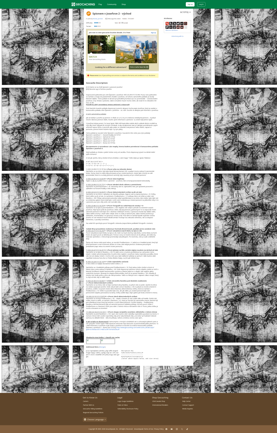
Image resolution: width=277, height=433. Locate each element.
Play (100, 4)
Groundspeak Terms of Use (143, 429)
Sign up (190, 4)
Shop (124, 4)
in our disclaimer (150, 75)
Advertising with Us (178, 36)
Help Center (186, 401)
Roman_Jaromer (98, 19)
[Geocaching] (83, 4)
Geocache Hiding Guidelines (92, 409)
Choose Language (95, 419)
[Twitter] (182, 429)
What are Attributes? (172, 30)
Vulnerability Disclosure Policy (128, 409)
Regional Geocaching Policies (93, 412)
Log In (201, 4)
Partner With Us (88, 405)
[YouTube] (171, 429)
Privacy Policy (159, 429)
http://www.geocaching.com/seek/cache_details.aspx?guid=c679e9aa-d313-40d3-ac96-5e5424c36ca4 (120, 328)
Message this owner (114, 19)
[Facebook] (166, 429)
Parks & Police (123, 405)
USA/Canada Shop (158, 401)
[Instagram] (177, 429)
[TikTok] (187, 429)
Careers (85, 401)
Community (111, 4)
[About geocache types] (88, 13)
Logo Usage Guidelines (126, 401)
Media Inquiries (187, 409)
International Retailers (160, 405)
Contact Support (188, 405)
